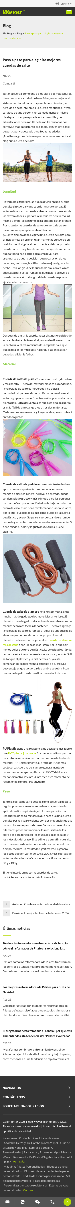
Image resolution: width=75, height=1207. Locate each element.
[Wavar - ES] (14, 12)
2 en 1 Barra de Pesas (46, 1138)
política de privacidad (17, 1131)
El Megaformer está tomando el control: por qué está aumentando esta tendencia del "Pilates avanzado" (37, 1033)
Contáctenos (14, 1097)
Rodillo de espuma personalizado (43, 1176)
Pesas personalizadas (46, 1180)
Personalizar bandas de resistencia (25, 1185)
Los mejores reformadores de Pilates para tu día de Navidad (36, 989)
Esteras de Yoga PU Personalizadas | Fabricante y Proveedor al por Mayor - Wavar (37, 1152)
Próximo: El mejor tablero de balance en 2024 (40, 913)
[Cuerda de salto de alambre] (37, 743)
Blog (19, 33)
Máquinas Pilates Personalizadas (24, 1166)
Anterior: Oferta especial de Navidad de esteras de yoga (41, 904)
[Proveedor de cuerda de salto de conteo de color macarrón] (37, 474)
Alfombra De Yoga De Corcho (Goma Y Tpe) (31, 1142)
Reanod (66, 1126)
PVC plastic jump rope (22, 753)
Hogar (10, 33)
